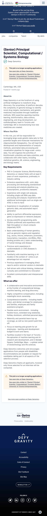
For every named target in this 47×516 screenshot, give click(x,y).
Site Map (23, 477)
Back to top (40, 512)
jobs (3, 36)
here (27, 21)
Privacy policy (18, 421)
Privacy (23, 467)
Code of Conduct (23, 462)
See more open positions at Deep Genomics (23, 399)
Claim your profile (29, 25)
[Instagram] (22, 500)
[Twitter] (10, 500)
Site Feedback (23, 472)
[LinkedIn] (16, 500)
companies (13, 36)
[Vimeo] (35, 500)
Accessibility (23, 457)
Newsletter (23, 485)
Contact (23, 452)
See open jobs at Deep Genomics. (21, 71)
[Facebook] (29, 500)
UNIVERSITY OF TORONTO (19, 512)
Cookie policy (29, 421)
